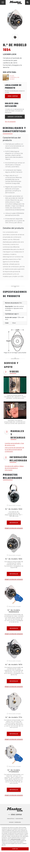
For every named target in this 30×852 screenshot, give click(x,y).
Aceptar (15, 848)
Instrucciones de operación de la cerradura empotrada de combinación (14, 449)
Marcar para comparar (15, 505)
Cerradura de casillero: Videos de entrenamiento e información (14, 468)
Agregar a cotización (15, 117)
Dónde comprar (13, 96)
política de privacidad (15, 839)
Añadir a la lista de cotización (14, 528)
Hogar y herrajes (15, 822)
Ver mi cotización (10, 121)
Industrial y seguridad (15, 818)
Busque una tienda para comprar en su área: (15, 91)
